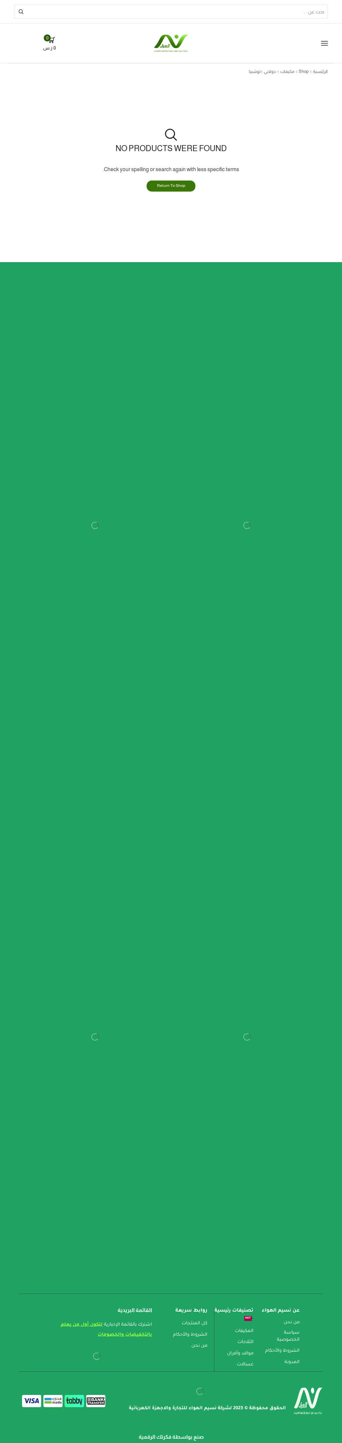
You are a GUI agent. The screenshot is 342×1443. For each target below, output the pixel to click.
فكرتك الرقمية (155, 1437)
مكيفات (287, 71)
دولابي (270, 71)
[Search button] (21, 11)
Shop (304, 71)
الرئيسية (320, 71)
